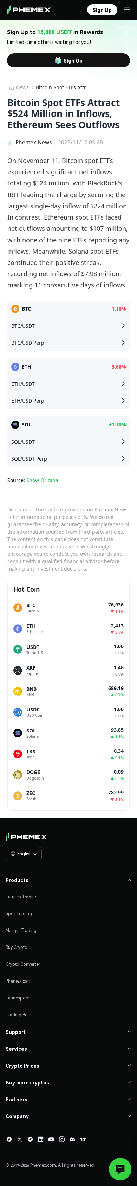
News (22, 87)
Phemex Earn (19, 981)
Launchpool (18, 998)
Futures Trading (22, 896)
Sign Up (73, 60)
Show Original (43, 480)
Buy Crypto (16, 947)
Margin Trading (21, 930)
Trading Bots (18, 1014)
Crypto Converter (23, 964)
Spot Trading (19, 913)
